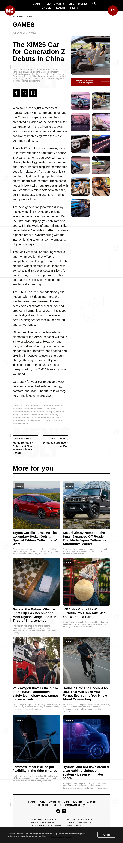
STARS (36, 3)
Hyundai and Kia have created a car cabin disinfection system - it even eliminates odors (86, 772)
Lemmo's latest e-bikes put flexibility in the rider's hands (35, 769)
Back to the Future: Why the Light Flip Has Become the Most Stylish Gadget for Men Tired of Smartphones (34, 614)
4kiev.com (74, 825)
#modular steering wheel (24, 411)
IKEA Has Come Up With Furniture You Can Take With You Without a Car (85, 613)
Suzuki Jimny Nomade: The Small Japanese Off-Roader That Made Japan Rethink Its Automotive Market (84, 538)
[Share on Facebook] (16, 93)
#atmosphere (19, 420)
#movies (26, 417)
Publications (20, 33)
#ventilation (55, 417)
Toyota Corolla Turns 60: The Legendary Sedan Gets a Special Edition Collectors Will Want (36, 538)
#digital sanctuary (49, 414)
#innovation (34, 414)
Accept (106, 835)
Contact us (73, 805)
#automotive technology (24, 408)
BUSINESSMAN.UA (46, 825)
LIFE (71, 3)
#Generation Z (35, 405)
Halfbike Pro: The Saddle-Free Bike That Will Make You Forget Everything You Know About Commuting (86, 693)
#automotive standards (52, 420)
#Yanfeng (46, 405)
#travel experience (40, 417)
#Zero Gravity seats (46, 408)
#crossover (57, 405)
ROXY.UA (42, 822)
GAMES (46, 7)
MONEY (82, 3)
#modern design (20, 423)
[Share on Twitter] (24, 93)
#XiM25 (23, 405)
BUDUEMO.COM (79, 822)
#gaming (17, 417)
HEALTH (60, 7)
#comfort (24, 414)
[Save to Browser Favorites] (33, 93)
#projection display (46, 411)
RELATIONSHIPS (55, 3)
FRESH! (73, 7)
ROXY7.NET (79, 819)
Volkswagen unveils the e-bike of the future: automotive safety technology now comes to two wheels (36, 693)
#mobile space (33, 420)
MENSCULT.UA (43, 819)
